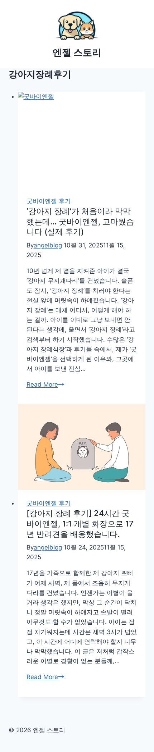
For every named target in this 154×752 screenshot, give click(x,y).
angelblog (48, 245)
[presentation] (82, 140)
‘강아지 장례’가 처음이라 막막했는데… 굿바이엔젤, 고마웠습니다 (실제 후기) (80, 221)
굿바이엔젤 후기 (49, 201)
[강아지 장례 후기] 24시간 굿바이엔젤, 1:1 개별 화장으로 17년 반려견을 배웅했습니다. (80, 523)
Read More (45, 384)
